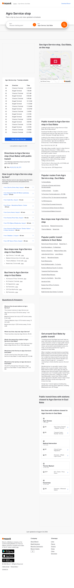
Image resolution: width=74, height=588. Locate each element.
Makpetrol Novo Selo (60, 250)
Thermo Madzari (46, 229)
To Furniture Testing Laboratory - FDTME (53, 194)
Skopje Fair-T (63, 244)
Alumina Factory (46, 288)
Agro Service (45, 226)
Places (53, 544)
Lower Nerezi (59, 254)
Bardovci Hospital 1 (47, 250)
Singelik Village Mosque (48, 274)
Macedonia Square (53, 257)
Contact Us (5, 569)
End (39, 23)
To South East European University (51, 204)
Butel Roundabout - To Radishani (51, 247)
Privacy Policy (14, 566)
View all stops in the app (18, 139)
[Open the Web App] (8, 560)
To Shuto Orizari (46, 190)
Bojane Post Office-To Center (50, 285)
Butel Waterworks (46, 261)
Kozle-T (43, 257)
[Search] (64, 25)
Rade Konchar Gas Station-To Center (52, 292)
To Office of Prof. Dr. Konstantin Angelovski (54, 197)
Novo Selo (58, 278)
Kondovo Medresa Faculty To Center (52, 268)
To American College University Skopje (52, 208)
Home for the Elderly (47, 278)
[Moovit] (6, 3)
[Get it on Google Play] (8, 551)
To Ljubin (55, 190)
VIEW (22, 255)
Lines (52, 541)
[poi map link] (55, 67)
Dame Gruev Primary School (49, 244)
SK (32, 551)
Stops (53, 549)
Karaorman (56, 229)
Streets (53, 546)
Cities (52, 551)
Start (10, 23)
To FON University (46, 201)
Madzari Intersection (56, 226)
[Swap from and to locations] (34, 24)
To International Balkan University (51, 211)
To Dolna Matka (46, 182)
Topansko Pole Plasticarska (49, 271)
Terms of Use (5, 566)
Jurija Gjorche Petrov (47, 254)
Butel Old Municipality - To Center (51, 264)
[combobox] (20, 25)
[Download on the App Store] (8, 556)
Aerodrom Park (45, 281)
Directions (54, 553)
